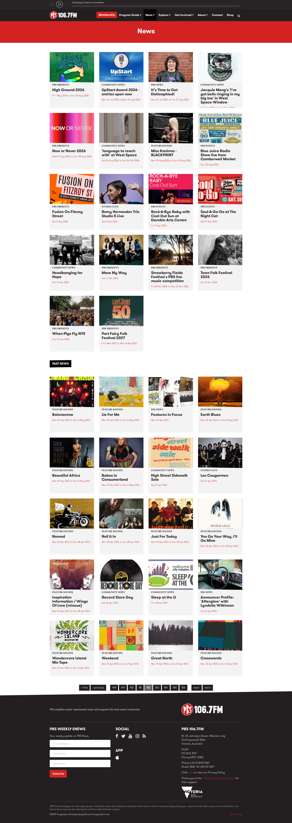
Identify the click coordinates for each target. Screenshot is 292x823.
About (202, 15)
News (149, 15)
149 (123, 687)
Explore (164, 15)
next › (196, 687)
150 (132, 687)
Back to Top (236, 814)
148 (114, 687)
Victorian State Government (218, 778)
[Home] (64, 15)
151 (140, 687)
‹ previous (98, 687)
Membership (107, 15)
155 (175, 687)
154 (166, 687)
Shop (230, 15)
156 (183, 687)
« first (84, 687)
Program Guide (129, 15)
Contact (217, 15)
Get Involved (183, 15)
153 (157, 687)
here (190, 772)
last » (208, 687)
